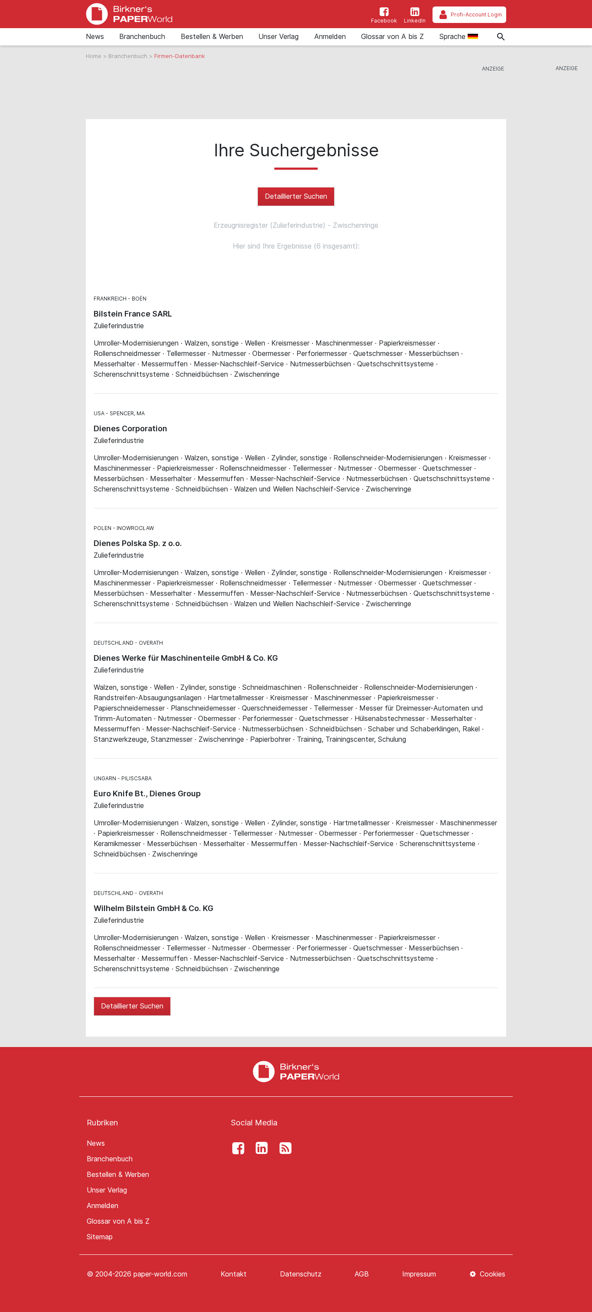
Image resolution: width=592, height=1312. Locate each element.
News (95, 36)
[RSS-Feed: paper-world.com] (283, 1148)
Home (94, 55)
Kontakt (234, 1274)
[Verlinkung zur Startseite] (129, 14)
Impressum (419, 1274)
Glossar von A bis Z (392, 36)
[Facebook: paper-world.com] (235, 1148)
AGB (362, 1274)
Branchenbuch (142, 36)
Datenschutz (301, 1274)
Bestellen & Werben (212, 36)
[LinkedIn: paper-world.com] (259, 1148)
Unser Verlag (278, 36)
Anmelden (330, 36)
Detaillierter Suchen (296, 196)
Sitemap (100, 1236)
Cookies (491, 1274)
